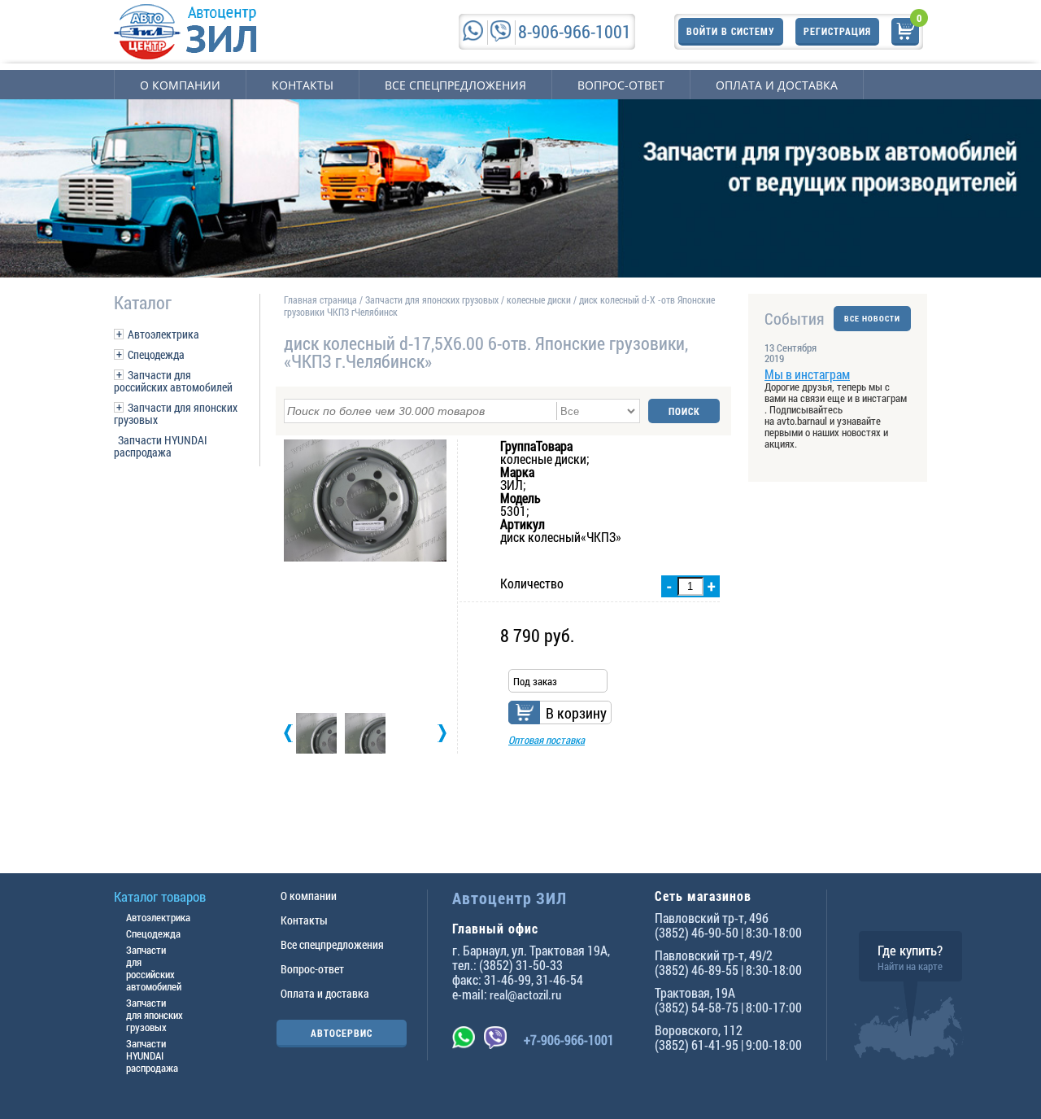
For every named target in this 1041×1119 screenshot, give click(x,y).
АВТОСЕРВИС (341, 1032)
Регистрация (837, 30)
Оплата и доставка (777, 85)
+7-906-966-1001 (569, 1039)
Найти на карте (910, 966)
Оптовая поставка (546, 739)
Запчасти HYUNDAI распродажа (160, 446)
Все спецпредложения (455, 85)
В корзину (576, 713)
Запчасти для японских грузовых (175, 413)
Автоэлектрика (163, 334)
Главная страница (320, 299)
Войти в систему (730, 30)
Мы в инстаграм (807, 373)
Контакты (302, 85)
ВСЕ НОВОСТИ (872, 318)
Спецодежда (156, 354)
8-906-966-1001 (574, 31)
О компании (180, 85)
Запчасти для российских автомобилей (173, 381)
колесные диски (539, 299)
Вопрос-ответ (620, 85)
